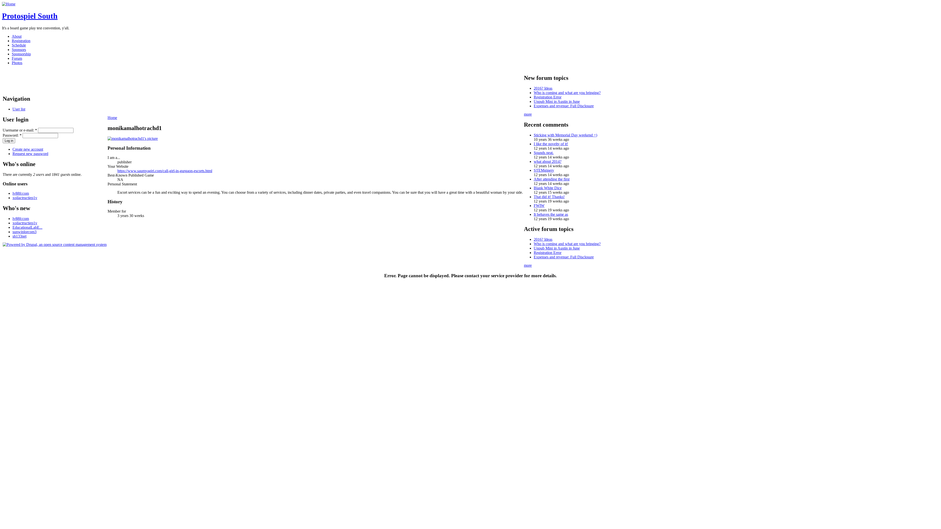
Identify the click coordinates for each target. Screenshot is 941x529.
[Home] (8, 4)
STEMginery (544, 170)
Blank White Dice (548, 188)
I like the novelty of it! (551, 144)
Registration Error (547, 97)
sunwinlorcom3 (24, 232)
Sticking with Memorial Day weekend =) (565, 135)
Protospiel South (30, 16)
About (17, 36)
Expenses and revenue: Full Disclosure (564, 106)
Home (112, 118)
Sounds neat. (544, 153)
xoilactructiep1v (24, 198)
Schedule (19, 45)
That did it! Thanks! (549, 197)
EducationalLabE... (27, 227)
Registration (21, 41)
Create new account (27, 149)
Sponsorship (21, 54)
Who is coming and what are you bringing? (567, 93)
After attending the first (552, 179)
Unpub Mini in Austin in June (557, 101)
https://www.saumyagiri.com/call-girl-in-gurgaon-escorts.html (164, 171)
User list (18, 109)
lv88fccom (20, 193)
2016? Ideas (543, 88)
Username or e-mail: (20, 130)
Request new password (30, 154)
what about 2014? (547, 161)
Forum (17, 58)
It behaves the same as (551, 214)
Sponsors (19, 50)
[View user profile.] (133, 138)
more (528, 114)
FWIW (539, 206)
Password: (12, 135)
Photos (17, 63)
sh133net (19, 236)
